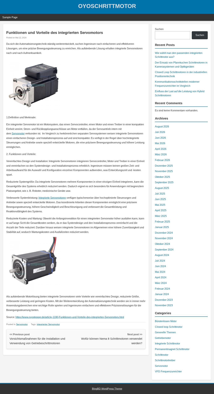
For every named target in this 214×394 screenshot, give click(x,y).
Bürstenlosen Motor (166, 321)
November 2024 (164, 238)
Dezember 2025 (164, 165)
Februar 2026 (162, 160)
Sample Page (10, 17)
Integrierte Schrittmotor (167, 343)
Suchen (159, 29)
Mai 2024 (160, 272)
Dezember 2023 (164, 300)
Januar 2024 (162, 294)
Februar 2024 (162, 288)
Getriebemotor (163, 338)
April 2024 (160, 277)
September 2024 (164, 249)
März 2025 (161, 216)
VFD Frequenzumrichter (168, 371)
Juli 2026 (160, 132)
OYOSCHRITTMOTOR (107, 6)
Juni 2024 (160, 266)
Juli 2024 (160, 260)
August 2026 (162, 126)
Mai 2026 (160, 143)
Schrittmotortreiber (165, 360)
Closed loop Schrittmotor (168, 327)
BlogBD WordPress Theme (107, 388)
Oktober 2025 (162, 177)
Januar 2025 (162, 227)
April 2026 (160, 149)
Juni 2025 (160, 199)
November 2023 (164, 305)
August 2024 (162, 255)
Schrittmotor (161, 354)
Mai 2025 (160, 205)
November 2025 (164, 171)
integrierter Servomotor (48, 324)
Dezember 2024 (164, 232)
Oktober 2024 (162, 244)
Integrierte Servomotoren (52, 197)
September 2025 (164, 182)
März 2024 (161, 283)
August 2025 (162, 188)
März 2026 (161, 154)
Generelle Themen (165, 332)
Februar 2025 (162, 221)
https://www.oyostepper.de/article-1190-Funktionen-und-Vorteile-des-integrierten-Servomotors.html (70, 317)
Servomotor (18, 133)
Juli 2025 (160, 193)
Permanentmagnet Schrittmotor (172, 349)
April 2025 (160, 210)
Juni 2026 (160, 137)
